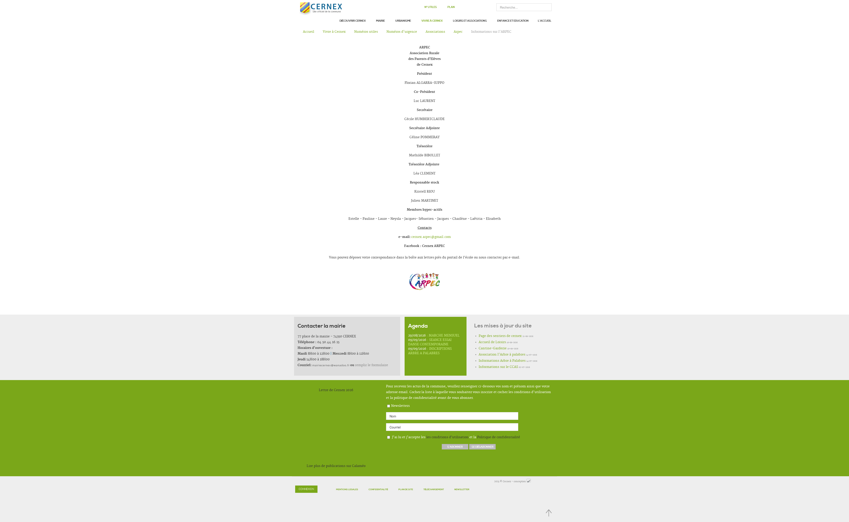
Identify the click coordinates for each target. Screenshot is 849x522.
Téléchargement (433, 489)
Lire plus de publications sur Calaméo (336, 466)
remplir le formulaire (371, 365)
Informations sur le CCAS (498, 367)
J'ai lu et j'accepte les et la (455, 437)
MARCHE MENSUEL (444, 336)
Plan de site (405, 489)
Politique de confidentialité (498, 437)
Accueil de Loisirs (492, 342)
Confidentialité (378, 489)
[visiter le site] (528, 481)
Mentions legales (347, 489)
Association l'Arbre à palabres (502, 355)
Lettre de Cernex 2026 (336, 390)
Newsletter (461, 489)
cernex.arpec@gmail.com (431, 237)
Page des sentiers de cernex (500, 336)
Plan (451, 7)
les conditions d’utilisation (447, 437)
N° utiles (430, 7)
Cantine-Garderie (493, 348)
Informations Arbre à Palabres (502, 361)
